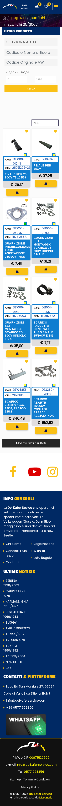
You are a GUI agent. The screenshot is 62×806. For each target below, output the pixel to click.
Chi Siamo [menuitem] (13, 544)
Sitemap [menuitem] (15, 779)
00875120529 (39, 757)
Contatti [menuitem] (12, 562)
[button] (31, 88)
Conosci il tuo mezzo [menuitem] (15, 553)
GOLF (9, 668)
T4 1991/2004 (15, 656)
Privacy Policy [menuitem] (29, 787)
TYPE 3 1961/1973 (18, 628)
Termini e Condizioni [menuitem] (36, 779)
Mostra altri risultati (31, 443)
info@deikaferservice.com (26, 700)
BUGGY (11, 622)
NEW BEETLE (14, 662)
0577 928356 (34, 771)
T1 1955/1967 (15, 634)
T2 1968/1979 (15, 640)
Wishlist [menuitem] (39, 551)
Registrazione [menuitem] (43, 544)
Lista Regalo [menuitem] (42, 558)
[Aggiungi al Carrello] (17, 192)
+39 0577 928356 (19, 707)
